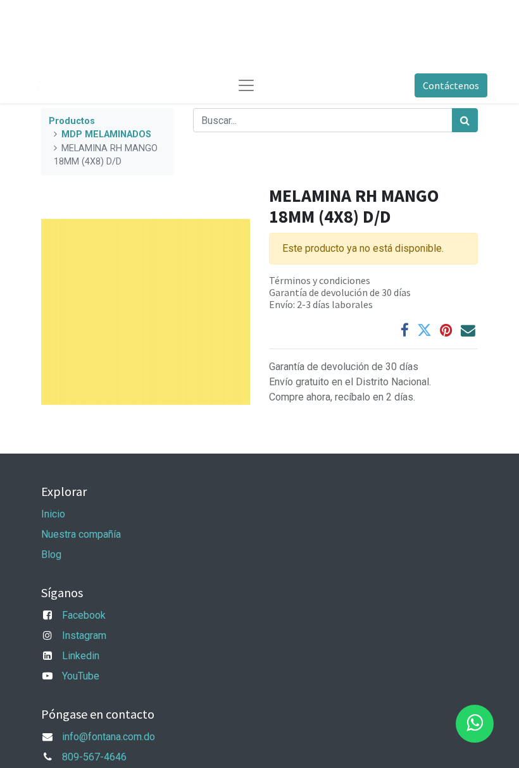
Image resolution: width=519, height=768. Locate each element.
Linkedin (80, 656)
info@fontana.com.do (108, 737)
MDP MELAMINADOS (106, 134)
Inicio (53, 514)
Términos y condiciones (319, 280)
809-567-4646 (94, 757)
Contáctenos (451, 85)
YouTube (80, 676)
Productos (72, 121)
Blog (51, 554)
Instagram (84, 635)
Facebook (84, 615)
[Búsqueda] (465, 120)
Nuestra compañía (81, 534)
